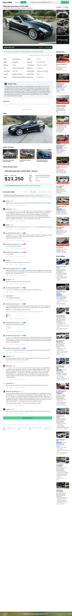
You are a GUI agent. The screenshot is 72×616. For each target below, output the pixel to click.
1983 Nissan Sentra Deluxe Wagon (61, 145)
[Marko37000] (4, 296)
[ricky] (4, 260)
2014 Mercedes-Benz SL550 (61, 167)
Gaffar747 (8, 209)
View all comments (28, 418)
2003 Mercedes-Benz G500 (60, 228)
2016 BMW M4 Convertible (59, 465)
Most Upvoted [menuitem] (33, 191)
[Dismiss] (69, 613)
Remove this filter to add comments (34, 195)
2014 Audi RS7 (59, 247)
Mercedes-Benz (16, 59)
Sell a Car (23, 2)
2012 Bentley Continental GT (60, 490)
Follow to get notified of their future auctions (23, 185)
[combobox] (43, 2)
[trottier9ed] (4, 383)
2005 (32, 424)
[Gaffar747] (4, 209)
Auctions (16, 2)
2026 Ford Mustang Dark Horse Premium (61, 106)
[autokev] (4, 201)
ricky (7, 260)
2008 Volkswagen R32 (60, 440)
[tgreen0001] (9, 175)
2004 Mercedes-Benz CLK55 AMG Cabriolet (42, 161)
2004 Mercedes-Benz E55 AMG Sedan (8, 161)
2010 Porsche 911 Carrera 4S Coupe (60, 316)
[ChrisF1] (4, 409)
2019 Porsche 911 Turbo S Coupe (60, 84)
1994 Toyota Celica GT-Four (60, 292)
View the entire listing (27, 109)
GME (7, 225)
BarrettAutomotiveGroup (20, 77)
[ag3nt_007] (4, 356)
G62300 (8, 279)
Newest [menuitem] (26, 191)
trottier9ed (8, 383)
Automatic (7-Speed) (12, 424)
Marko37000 (9, 295)
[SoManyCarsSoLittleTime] (4, 391)
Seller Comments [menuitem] (42, 191)
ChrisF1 (8, 409)
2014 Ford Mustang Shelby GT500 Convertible (61, 392)
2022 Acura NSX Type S (61, 65)
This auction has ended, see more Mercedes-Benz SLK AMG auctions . (24, 51)
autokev (8, 201)
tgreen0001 (14, 175)
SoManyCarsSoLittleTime (12, 391)
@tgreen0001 (32, 227)
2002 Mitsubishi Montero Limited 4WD (60, 367)
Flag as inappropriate (20, 205)
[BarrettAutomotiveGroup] (13, 77)
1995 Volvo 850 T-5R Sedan (61, 207)
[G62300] (4, 280)
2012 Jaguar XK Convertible (60, 186)
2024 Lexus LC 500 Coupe (61, 267)
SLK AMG (14, 62)
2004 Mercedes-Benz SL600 (25, 161)
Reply (11, 205)
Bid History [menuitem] (49, 191)
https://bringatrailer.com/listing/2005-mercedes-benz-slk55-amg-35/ (24, 311)
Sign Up (65, 2)
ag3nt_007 (8, 356)
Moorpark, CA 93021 (17, 74)
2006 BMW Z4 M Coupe (60, 416)
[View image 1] (9, 315)
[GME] (4, 225)
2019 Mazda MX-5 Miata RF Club (60, 341)
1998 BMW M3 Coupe (61, 125)
